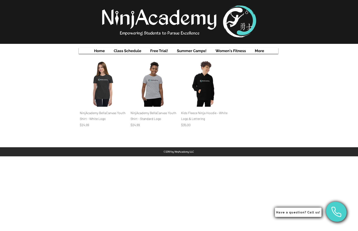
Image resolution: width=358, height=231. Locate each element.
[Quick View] (103, 83)
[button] (127, 51)
